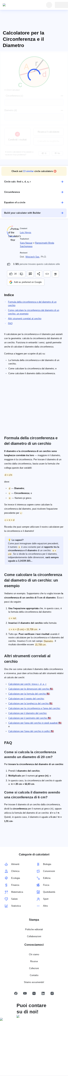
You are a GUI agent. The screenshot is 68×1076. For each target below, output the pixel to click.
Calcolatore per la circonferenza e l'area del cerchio (34, 708)
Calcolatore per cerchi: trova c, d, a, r (27, 684)
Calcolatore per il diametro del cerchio (27, 713)
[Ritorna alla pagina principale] (19, 5)
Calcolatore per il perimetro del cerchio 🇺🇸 (29, 718)
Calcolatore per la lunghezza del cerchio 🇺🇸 (30, 703)
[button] (34, 171)
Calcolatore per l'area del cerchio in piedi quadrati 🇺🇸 (34, 723)
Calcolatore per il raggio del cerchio (26, 698)
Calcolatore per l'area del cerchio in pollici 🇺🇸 (31, 731)
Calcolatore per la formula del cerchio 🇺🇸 (29, 693)
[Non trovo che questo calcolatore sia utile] (21, 273)
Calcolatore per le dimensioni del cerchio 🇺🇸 (30, 689)
